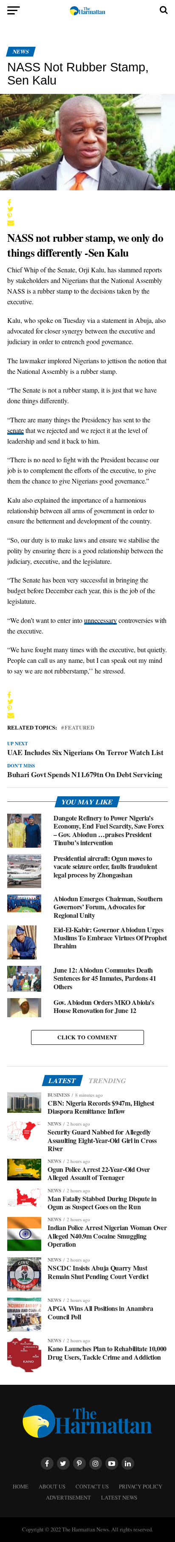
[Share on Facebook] (75, 202)
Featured (79, 727)
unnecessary (100, 620)
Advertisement (68, 1497)
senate (15, 430)
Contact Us (92, 1486)
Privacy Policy (140, 1486)
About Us (52, 1486)
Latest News (119, 1497)
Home (20, 1486)
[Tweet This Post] (75, 209)
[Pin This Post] (75, 215)
